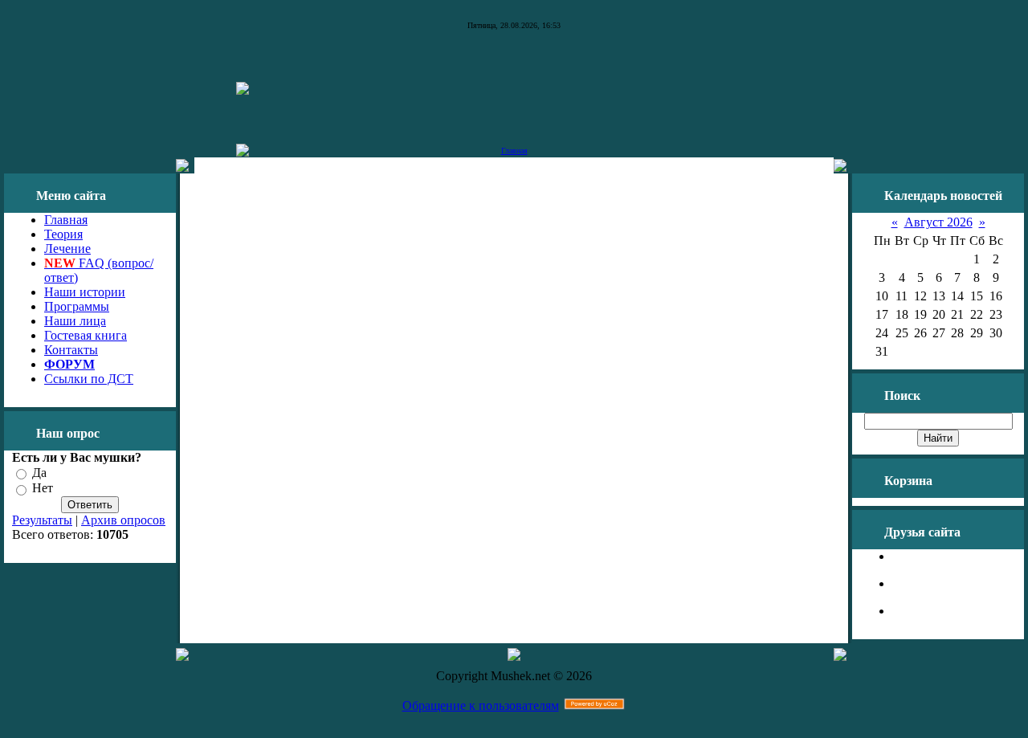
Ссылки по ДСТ (88, 378)
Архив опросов (123, 520)
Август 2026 (938, 222)
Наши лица (75, 321)
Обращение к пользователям (480, 705)
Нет (42, 488)
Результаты (42, 520)
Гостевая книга (85, 335)
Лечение (67, 248)
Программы (76, 306)
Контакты (71, 350)
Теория (63, 234)
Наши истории (84, 292)
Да (39, 472)
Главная (514, 150)
